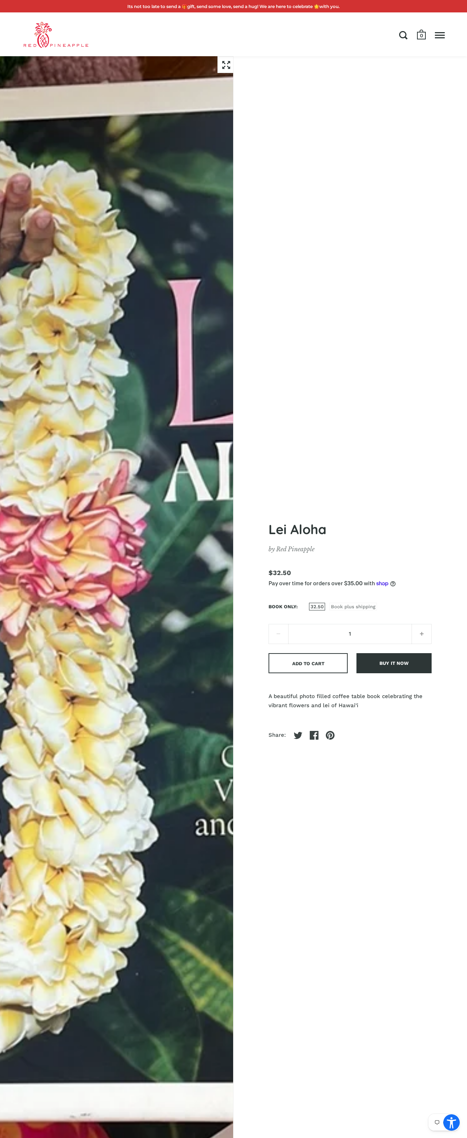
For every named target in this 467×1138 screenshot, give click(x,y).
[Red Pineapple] (55, 34)
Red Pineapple (295, 549)
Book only (282, 606)
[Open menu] (440, 35)
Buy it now (394, 663)
